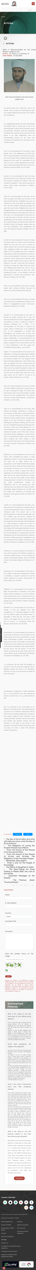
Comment (8, 931)
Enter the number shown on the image (19, 955)
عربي (29, 10)
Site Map (3, 1239)
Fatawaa (20, 1221)
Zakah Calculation (22, 1225)
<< (13, 885)
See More (19, 1178)
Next (28, 834)
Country (8, 913)
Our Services (21, 1228)
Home (3, 17)
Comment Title (10, 921)
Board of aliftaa (6, 1225)
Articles (3, 1233)
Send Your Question (7, 1236)
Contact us (4, 1243)
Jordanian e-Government (9, 1251)
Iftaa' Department (7, 1221)
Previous (17, 834)
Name (7, 895)
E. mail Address (10, 903)
